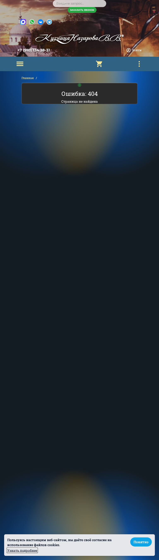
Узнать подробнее (22, 550)
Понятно (141, 542)
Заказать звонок (82, 10)
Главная (28, 78)
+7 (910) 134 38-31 (33, 50)
